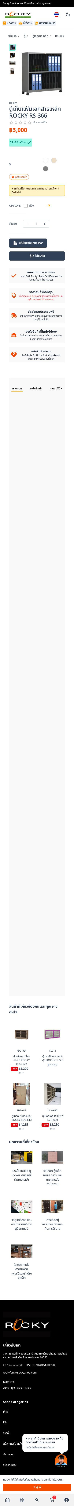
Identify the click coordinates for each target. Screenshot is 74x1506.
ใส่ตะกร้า (40, 256)
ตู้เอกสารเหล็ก (40, 36)
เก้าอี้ (5, 1412)
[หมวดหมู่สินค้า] (22, 1500)
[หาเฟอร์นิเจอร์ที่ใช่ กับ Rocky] (37, 1500)
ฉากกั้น (6, 1433)
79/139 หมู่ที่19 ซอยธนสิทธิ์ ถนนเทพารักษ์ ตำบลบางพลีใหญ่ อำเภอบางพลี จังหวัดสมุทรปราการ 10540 (35, 1355)
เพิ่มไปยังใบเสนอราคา (31, 243)
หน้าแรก (12, 36)
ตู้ (24, 36)
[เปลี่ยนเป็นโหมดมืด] (67, 14)
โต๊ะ (5, 1422)
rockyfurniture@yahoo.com (20, 1373)
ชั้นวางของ (8, 1454)
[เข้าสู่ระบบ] (66, 1500)
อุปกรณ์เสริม (10, 1465)
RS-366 (59, 36)
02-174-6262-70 (13, 1365)
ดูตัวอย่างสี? (21, 177)
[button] (46, 160)
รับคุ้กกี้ (37, 1487)
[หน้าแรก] (7, 1500)
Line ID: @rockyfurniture (41, 1365)
